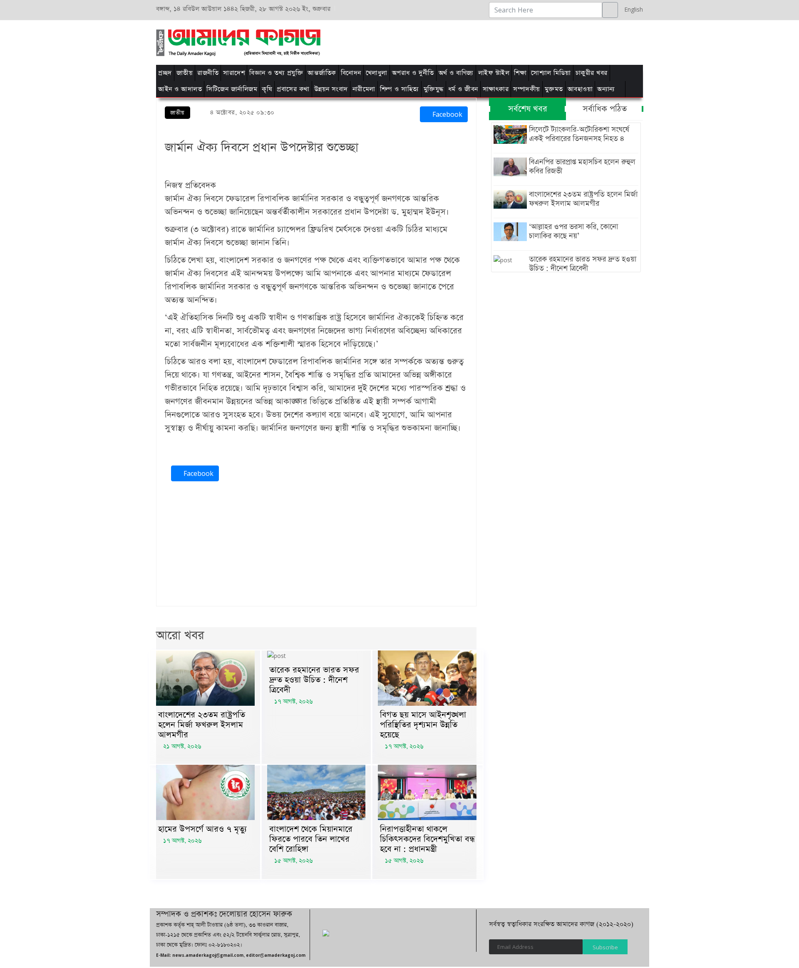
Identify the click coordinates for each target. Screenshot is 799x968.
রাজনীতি (207, 73)
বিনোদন (351, 73)
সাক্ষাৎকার (496, 89)
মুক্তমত (554, 89)
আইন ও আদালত (180, 89)
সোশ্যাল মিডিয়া (551, 73)
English (631, 9)
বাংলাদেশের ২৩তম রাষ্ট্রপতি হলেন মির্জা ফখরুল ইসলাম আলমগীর (201, 725)
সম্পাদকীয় (526, 89)
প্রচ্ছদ (165, 73)
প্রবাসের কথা (293, 89)
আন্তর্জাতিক (322, 73)
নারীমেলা (363, 89)
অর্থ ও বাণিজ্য (456, 73)
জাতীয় (184, 73)
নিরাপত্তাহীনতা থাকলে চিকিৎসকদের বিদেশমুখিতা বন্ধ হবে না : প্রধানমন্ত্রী (427, 839)
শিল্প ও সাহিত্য (399, 89)
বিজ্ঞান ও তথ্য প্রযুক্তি (276, 73)
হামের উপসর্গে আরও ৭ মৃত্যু (202, 829)
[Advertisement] (504, 41)
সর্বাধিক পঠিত (605, 109)
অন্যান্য (606, 89)
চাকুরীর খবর (592, 73)
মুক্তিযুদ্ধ (434, 89)
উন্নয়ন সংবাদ (331, 89)
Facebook (446, 114)
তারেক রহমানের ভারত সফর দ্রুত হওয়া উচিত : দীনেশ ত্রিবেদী (314, 680)
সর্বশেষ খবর (527, 109)
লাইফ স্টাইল (494, 73)
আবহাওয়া (580, 89)
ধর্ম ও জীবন (463, 89)
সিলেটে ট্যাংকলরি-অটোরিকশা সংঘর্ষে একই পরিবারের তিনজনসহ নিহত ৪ (579, 134)
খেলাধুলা (376, 73)
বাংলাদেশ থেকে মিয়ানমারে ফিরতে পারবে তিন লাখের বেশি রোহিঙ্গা (310, 839)
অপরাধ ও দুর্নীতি (413, 73)
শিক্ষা (520, 73)
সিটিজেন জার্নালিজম (231, 89)
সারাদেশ (234, 73)
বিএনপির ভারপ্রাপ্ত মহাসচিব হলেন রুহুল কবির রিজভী (582, 167)
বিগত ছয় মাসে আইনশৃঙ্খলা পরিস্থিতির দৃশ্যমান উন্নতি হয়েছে (423, 725)
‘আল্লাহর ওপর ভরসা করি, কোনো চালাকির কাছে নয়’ (573, 231)
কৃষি (267, 89)
